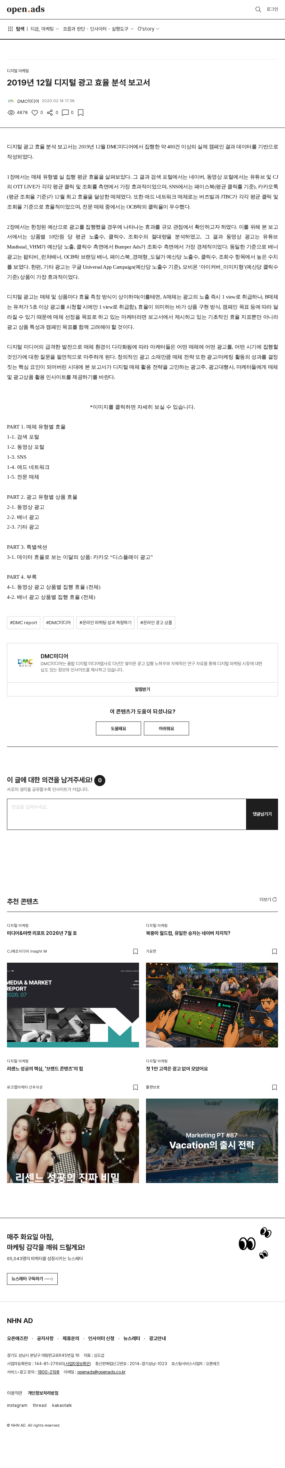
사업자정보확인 (77, 1363)
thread (40, 1405)
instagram (17, 1405)
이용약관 (14, 1393)
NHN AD (20, 1320)
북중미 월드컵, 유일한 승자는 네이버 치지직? (188, 933)
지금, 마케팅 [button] (42, 29)
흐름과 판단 (74, 29)
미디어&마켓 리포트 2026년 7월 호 (42, 933)
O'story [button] (146, 29)
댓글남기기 (262, 814)
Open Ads (25, 10)
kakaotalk (62, 1405)
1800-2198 (48, 1372)
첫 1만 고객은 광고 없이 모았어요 (177, 1068)
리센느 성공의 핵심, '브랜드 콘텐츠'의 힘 (45, 1068)
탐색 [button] (20, 29)
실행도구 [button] (120, 29)
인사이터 (98, 29)
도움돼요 (118, 728)
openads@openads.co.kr (101, 1372)
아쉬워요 (166, 728)
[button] (269, 899)
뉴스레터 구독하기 (27, 1278)
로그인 (272, 9)
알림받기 (142, 689)
